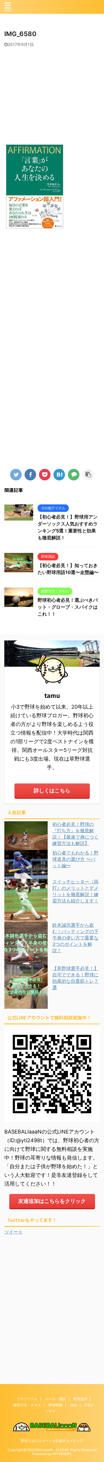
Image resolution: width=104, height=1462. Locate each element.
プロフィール (27, 1399)
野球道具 (80, 1399)
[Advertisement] (52, 93)
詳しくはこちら (52, 790)
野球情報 (55, 1405)
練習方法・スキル (27, 1405)
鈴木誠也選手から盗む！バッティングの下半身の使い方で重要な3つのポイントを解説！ (75, 937)
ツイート (13, 1232)
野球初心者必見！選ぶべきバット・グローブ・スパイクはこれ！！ (68, 607)
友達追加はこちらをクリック (52, 1201)
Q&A (73, 1405)
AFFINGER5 (61, 1454)
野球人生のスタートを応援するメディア (52, 1441)
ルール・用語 (55, 1399)
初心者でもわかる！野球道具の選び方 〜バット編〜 (75, 859)
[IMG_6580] (59, 474)
